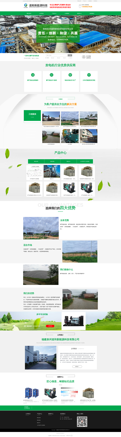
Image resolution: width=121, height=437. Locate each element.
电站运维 (52, 57)
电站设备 (58, 57)
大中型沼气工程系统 (71, 57)
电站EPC (64, 57)
